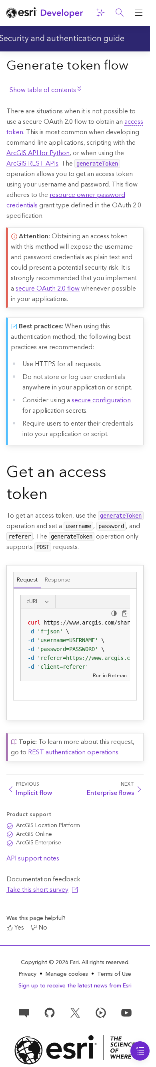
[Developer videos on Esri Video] (100, 1012)
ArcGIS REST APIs (32, 163)
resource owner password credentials (65, 200)
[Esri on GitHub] (49, 1012)
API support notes (32, 858)
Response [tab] (57, 580)
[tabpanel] (75, 644)
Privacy (27, 974)
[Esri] (75, 1050)
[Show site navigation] (139, 13)
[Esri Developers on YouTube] (126, 1012)
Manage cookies (67, 974)
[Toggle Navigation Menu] (140, 1051)
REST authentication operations (73, 752)
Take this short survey (37, 890)
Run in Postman (110, 676)
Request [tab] (27, 580)
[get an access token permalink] (54, 496)
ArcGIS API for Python (38, 153)
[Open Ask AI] (100, 13)
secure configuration (101, 400)
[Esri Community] (24, 1012)
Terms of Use (114, 974)
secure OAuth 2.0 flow (48, 288)
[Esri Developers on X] (75, 1012)
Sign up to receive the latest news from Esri (75, 986)
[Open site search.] (120, 13)
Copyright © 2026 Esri (50, 962)
